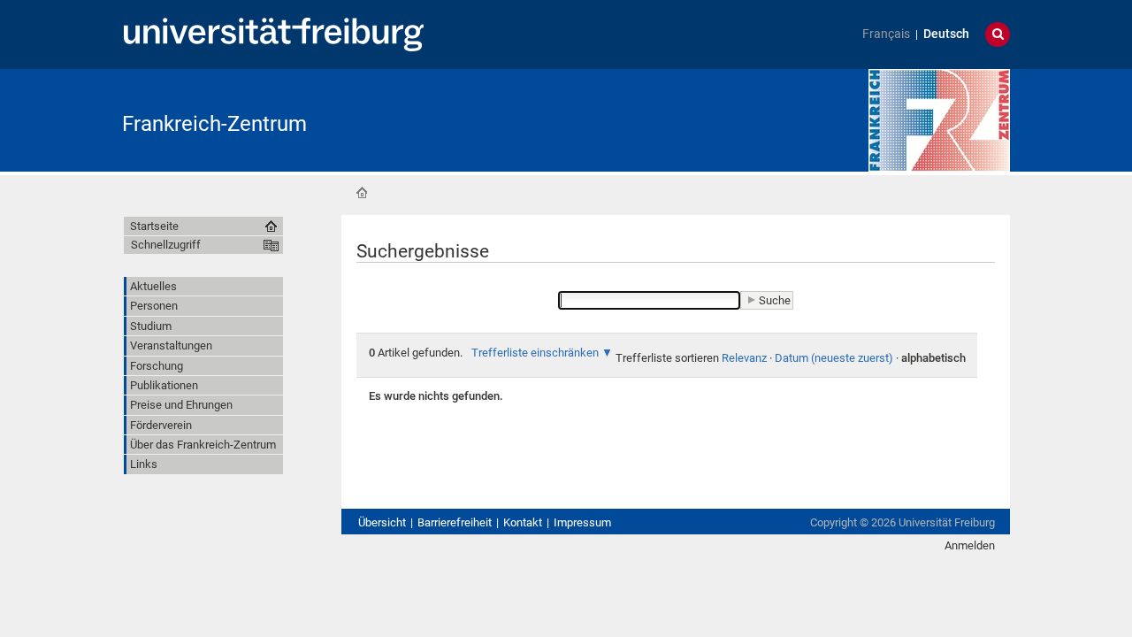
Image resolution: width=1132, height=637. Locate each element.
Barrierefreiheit (454, 522)
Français (886, 34)
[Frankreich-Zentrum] (939, 119)
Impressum (582, 522)
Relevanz (744, 358)
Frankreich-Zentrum (214, 123)
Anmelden (970, 545)
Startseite (361, 193)
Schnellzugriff (166, 244)
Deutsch (946, 34)
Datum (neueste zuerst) (834, 358)
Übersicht (382, 522)
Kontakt (522, 522)
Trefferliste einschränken (535, 352)
